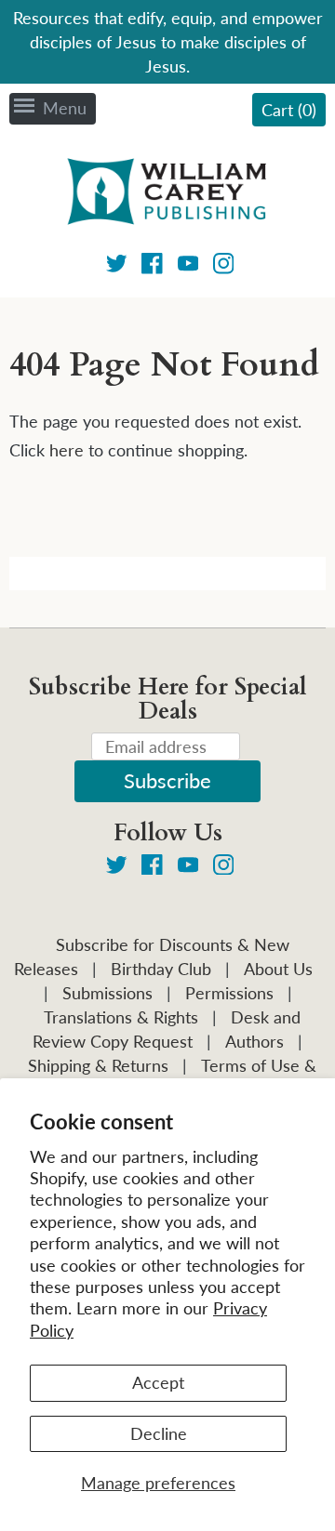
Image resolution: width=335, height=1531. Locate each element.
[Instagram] (223, 266)
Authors (254, 1041)
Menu (65, 108)
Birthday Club (161, 968)
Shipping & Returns (98, 1065)
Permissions (229, 993)
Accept (158, 1382)
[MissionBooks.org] (167, 194)
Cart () (288, 109)
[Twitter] (116, 266)
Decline (158, 1433)
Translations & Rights (121, 1017)
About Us (278, 968)
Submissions (107, 993)
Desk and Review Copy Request (167, 1029)
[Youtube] (188, 266)
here (66, 450)
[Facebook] (152, 266)
